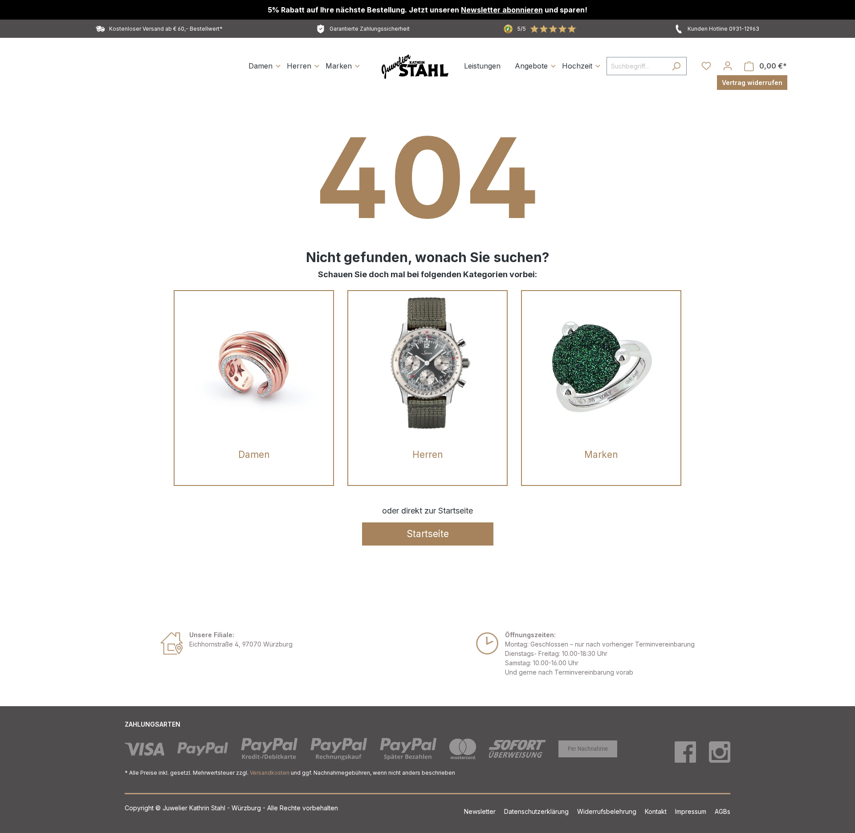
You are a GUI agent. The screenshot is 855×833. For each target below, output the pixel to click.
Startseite (428, 533)
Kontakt (656, 811)
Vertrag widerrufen (752, 82)
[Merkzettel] (706, 66)
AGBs (722, 811)
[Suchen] (676, 66)
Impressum (691, 811)
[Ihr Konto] (727, 66)
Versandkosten (269, 772)
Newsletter (480, 811)
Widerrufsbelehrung (607, 811)
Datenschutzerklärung (537, 811)
